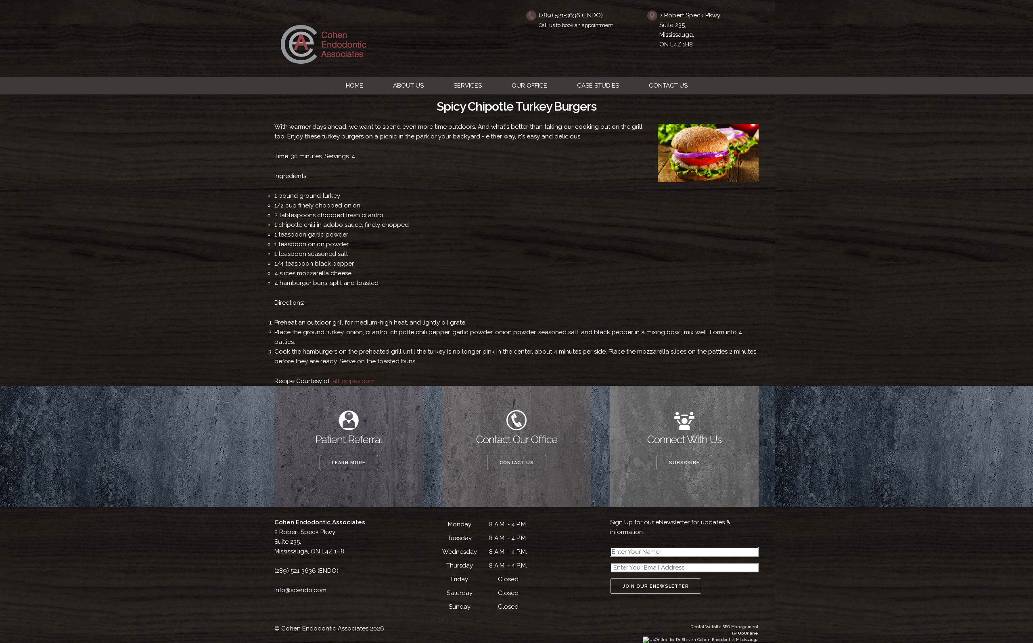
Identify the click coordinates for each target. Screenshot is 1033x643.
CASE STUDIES (598, 85)
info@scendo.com (300, 590)
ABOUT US (408, 85)
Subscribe (684, 462)
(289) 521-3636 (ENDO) (571, 15)
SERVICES (468, 85)
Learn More (349, 462)
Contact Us (517, 462)
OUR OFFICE (529, 85)
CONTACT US (668, 85)
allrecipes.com (353, 381)
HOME (354, 85)
